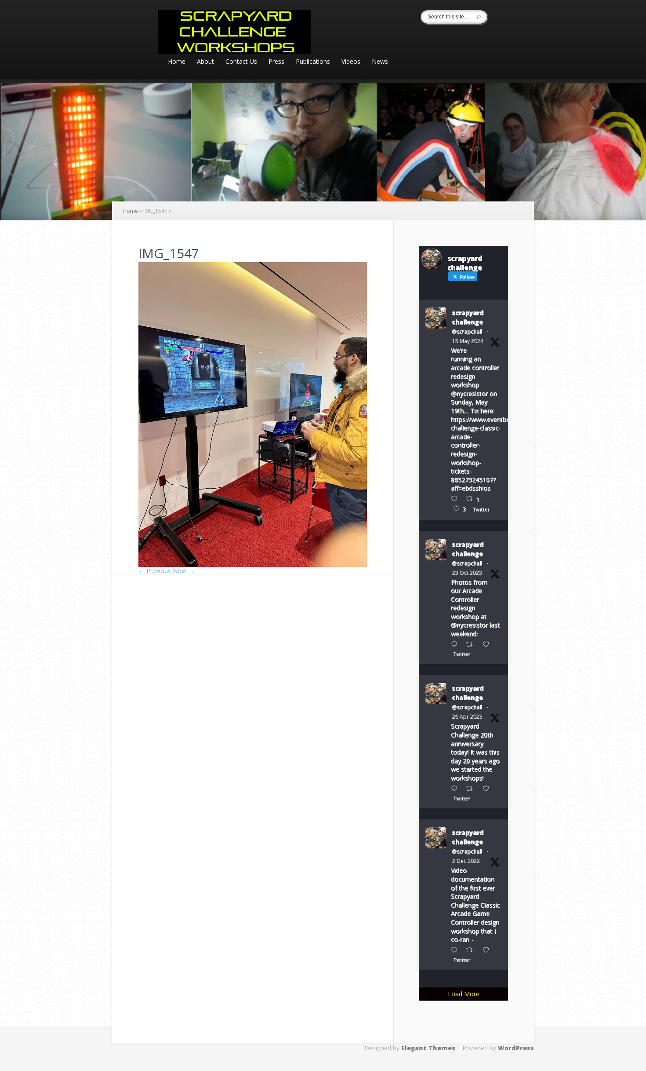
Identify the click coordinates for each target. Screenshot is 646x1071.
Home (176, 62)
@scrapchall (467, 331)
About (205, 62)
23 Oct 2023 (467, 572)
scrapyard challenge (467, 317)
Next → (183, 571)
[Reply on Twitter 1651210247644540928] (456, 788)
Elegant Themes (428, 1048)
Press (276, 62)
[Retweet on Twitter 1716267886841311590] (472, 644)
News (380, 62)
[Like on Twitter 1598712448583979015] (488, 949)
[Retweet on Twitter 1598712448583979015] (472, 949)
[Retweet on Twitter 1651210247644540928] (472, 788)
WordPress (516, 1048)
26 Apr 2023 (467, 716)
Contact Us (241, 62)
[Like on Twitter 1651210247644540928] (488, 788)
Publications (313, 62)
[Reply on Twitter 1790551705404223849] (456, 498)
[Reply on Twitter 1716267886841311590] (456, 644)
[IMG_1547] (252, 564)
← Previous (154, 571)
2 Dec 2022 (465, 860)
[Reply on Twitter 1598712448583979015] (456, 949)
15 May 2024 (467, 340)
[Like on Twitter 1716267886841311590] (488, 644)
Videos (350, 62)
